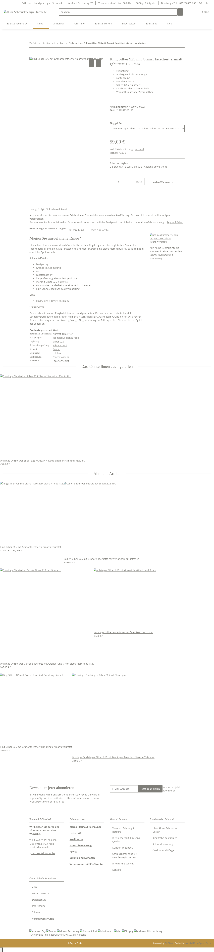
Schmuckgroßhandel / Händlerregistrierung (124, 855)
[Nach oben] (1, 949)
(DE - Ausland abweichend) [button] (153, 166)
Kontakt (116, 869)
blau (58, 353)
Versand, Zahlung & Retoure (123, 830)
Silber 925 (58, 341)
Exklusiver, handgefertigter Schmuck (42, 3)
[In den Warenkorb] (32, 55)
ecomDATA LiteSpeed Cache (198, 943)
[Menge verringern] (112, 181)
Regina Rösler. (175, 222)
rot (54, 353)
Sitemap (36, 912)
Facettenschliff (61, 360)
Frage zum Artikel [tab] (99, 230)
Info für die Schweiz (123, 863)
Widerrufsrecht (40, 893)
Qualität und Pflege (163, 850)
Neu (169, 23)
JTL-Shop (169, 943)
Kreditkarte (76, 839)
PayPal (73, 851)
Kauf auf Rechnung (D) (80, 3)
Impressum (38, 905)
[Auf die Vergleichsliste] (91, 63)
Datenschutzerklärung (87, 794)
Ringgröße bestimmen (164, 838)
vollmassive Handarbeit (66, 337)
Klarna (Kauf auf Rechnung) (85, 826)
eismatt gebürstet (63, 333)
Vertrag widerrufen (43, 918)
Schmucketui (60, 345)
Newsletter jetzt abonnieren (171, 788)
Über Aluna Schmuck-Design (164, 830)
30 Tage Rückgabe (146, 3)
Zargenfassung (61, 357)
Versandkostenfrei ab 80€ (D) (114, 3)
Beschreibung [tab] (76, 230)
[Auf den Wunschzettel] (98, 63)
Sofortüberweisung (81, 845)
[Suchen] (180, 12)
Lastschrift (76, 833)
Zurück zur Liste (37, 43)
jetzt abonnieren (150, 788)
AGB (34, 887)
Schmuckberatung (162, 844)
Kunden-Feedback (122, 847)
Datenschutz (39, 899)
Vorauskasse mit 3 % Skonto (86, 864)
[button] (190, 12)
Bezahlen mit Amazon (82, 857)
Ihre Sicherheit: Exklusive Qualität (126, 839)
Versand (139, 149)
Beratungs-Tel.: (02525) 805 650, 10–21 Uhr (185, 3)
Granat (56, 349)
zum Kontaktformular (43, 853)
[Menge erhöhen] (135, 188)
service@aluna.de (39, 847)
